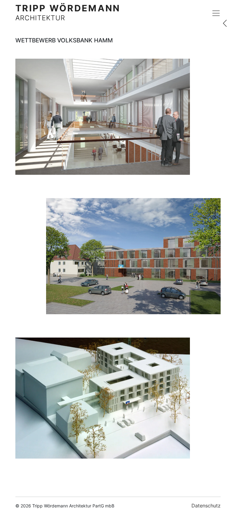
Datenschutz (206, 505)
